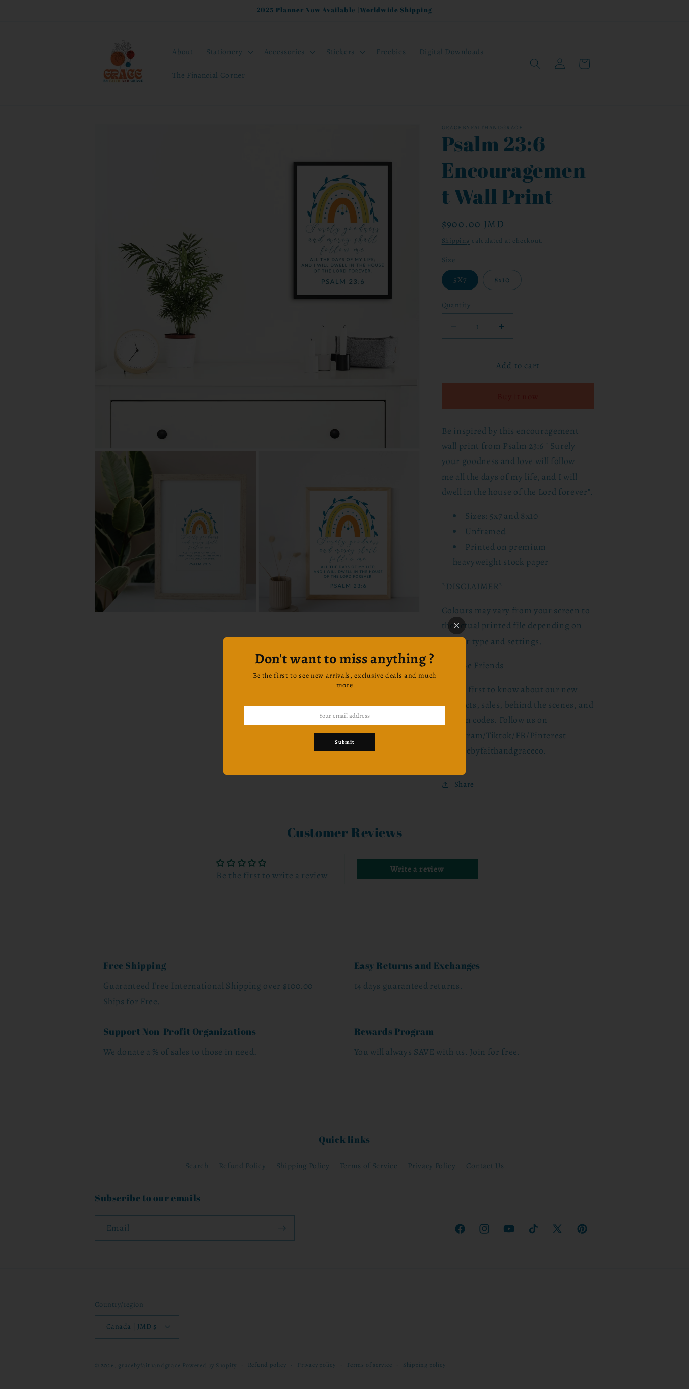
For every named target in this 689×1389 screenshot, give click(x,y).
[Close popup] (457, 625)
